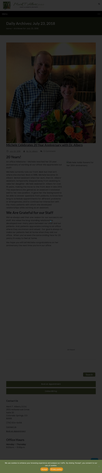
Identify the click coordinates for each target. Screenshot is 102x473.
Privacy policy (56, 469)
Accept (44, 469)
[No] (99, 466)
